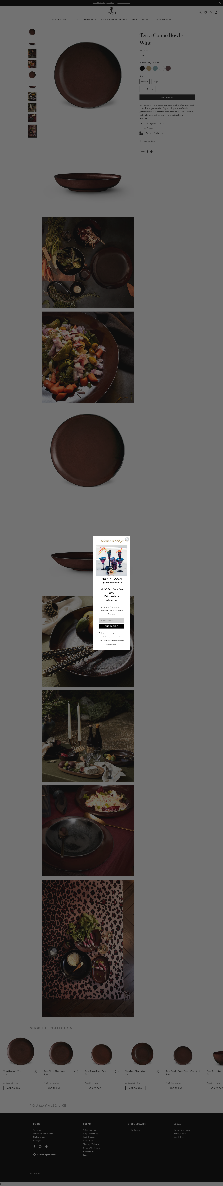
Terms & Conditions (104, 640)
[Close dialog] (127, 539)
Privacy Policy (119, 640)
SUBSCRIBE (111, 626)
